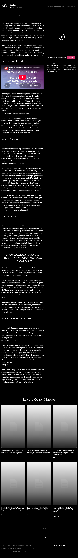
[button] (76, 15)
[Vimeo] (68, 15)
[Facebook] (62, 15)
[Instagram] (65, 15)
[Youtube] (70, 15)
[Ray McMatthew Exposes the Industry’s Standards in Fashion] (39, 426)
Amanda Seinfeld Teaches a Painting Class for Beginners (12, 452)
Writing (71, 57)
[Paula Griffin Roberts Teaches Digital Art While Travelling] (13, 483)
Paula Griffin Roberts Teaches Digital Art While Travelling (12, 509)
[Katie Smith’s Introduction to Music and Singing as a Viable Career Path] (65, 426)
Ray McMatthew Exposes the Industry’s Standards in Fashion (38, 452)
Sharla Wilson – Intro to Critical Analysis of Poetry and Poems (70, 67)
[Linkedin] (59, 545)
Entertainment (56, 516)
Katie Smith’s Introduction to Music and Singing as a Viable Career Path (64, 452)
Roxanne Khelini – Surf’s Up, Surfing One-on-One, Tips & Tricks (63, 510)
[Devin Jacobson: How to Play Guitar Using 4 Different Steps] (39, 483)
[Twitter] (61, 545)
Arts (2, 457)
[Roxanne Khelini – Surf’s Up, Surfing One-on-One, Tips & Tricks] (65, 483)
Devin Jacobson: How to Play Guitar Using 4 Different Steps (38, 509)
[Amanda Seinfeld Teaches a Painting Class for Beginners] (13, 426)
